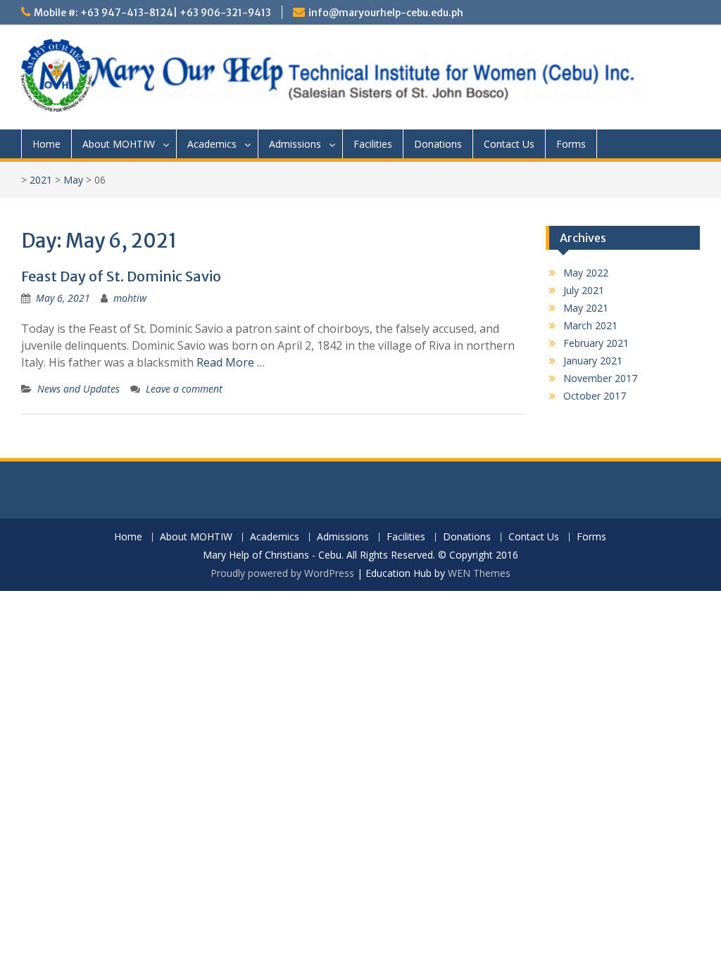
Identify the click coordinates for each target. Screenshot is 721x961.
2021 (41, 179)
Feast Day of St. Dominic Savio (121, 276)
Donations (438, 144)
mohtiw (129, 298)
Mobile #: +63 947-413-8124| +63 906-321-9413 (152, 12)
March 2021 (590, 325)
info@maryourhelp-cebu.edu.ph (385, 12)
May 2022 (585, 272)
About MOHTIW (118, 144)
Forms (571, 144)
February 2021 (596, 343)
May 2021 (585, 307)
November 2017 (600, 378)
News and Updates (78, 388)
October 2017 (594, 395)
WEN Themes (479, 573)
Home (46, 144)
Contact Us (509, 144)
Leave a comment (184, 388)
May (73, 179)
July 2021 (583, 290)
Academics (212, 144)
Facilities (372, 144)
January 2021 (592, 360)
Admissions (295, 144)
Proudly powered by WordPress (282, 573)
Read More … (230, 362)
